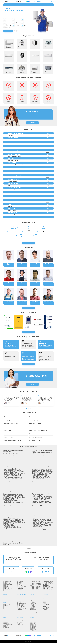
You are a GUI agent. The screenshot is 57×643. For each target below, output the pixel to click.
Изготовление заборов (33, 622)
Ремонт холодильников (6, 582)
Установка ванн (32, 605)
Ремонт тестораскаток (20, 612)
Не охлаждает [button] (22, 101)
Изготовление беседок (33, 628)
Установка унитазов (33, 604)
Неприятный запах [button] (35, 101)
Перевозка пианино (6, 623)
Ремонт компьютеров (6, 606)
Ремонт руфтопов (19, 584)
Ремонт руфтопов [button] (48, 71)
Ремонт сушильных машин (7, 589)
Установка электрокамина (47, 590)
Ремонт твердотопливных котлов (21, 587)
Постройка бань (32, 630)
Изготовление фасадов (33, 626)
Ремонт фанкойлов (19, 583)
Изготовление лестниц (33, 623)
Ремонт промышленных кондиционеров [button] (35, 72)
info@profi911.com (14, 562)
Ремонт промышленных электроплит (35, 587)
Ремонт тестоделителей (20, 613)
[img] (26, 572)
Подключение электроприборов (48, 589)
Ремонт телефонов (6, 608)
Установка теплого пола (33, 613)
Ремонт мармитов (19, 609)
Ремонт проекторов (6, 609)
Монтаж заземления (46, 588)
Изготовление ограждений (34, 624)
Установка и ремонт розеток (47, 586)
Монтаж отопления (32, 608)
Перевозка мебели (6, 622)
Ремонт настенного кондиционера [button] (9, 59)
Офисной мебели (45, 608)
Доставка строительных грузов (8, 624)
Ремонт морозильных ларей (21, 606)
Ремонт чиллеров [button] (35, 46)
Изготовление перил (33, 625)
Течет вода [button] (48, 101)
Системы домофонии (20, 621)
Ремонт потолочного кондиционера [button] (35, 59)
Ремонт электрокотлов (20, 588)
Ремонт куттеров (19, 610)
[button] (8, 31)
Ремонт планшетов (6, 607)
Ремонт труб (31, 599)
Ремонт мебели (45, 609)
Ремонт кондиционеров (20, 581)
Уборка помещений (6, 599)
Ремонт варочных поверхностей (8, 584)
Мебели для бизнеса (46, 607)
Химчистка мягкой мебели (7, 600)
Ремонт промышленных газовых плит (35, 588)
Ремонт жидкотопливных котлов (21, 586)
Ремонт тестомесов (19, 611)
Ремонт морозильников (6, 583)
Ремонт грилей (19, 602)
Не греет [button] (48, 88)
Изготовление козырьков (33, 620)
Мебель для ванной (46, 604)
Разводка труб (32, 600)
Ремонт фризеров (19, 607)
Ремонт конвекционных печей (21, 600)
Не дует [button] (8, 101)
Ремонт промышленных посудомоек (35, 589)
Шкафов (44, 605)
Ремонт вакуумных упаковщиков (21, 608)
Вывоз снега (5, 626)
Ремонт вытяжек (5, 590)
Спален (44, 600)
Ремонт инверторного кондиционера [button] (48, 59)
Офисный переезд (6, 620)
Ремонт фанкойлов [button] (48, 46)
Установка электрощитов (46, 584)
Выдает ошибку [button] (8, 88)
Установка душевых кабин (33, 612)
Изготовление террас (33, 627)
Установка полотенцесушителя (34, 610)
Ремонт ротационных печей (21, 601)
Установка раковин (32, 606)
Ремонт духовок (5, 585)
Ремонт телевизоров (6, 604)
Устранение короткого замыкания (48, 587)
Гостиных (44, 602)
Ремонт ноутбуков (6, 605)
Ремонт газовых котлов (20, 585)
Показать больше (28, 548)
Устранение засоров (33, 603)
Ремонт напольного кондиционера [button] (22, 59)
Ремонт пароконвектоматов (21, 599)
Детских (44, 601)
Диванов (44, 606)
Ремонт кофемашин (19, 614)
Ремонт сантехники (32, 602)
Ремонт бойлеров (19, 589)
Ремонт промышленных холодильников (35, 583)
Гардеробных (45, 599)
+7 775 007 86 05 (51, 1)
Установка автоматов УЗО (47, 585)
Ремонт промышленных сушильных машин (36, 590)
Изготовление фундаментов (34, 629)
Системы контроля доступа (21, 620)
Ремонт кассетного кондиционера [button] (22, 72)
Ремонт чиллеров (19, 582)
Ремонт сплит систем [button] (21, 46)
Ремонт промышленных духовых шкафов (35, 586)
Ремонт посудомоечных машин (7, 588)
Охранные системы (19, 622)
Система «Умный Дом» (20, 624)
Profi (5, 1)
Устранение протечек (33, 611)
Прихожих (44, 603)
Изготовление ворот (33, 621)
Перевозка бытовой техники (7, 621)
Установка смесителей (33, 607)
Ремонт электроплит (6, 586)
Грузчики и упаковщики (6, 627)
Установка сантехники (33, 601)
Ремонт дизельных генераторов (21, 603)
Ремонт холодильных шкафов (21, 604)
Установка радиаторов (33, 609)
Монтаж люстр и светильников (47, 582)
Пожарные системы (19, 623)
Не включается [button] (35, 88)
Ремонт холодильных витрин (21, 605)
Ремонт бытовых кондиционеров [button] (8, 47)
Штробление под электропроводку (48, 583)
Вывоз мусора (5, 625)
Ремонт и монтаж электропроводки (48, 581)
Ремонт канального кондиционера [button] (9, 72)
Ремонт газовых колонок (20, 590)
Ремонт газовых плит (6, 587)
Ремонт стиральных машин (7, 581)
